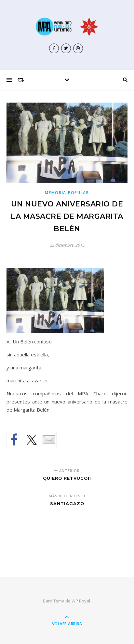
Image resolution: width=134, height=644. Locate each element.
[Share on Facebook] (14, 439)
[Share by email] (49, 439)
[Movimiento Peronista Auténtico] (67, 26)
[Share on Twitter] (31, 439)
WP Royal (81, 601)
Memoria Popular (67, 192)
